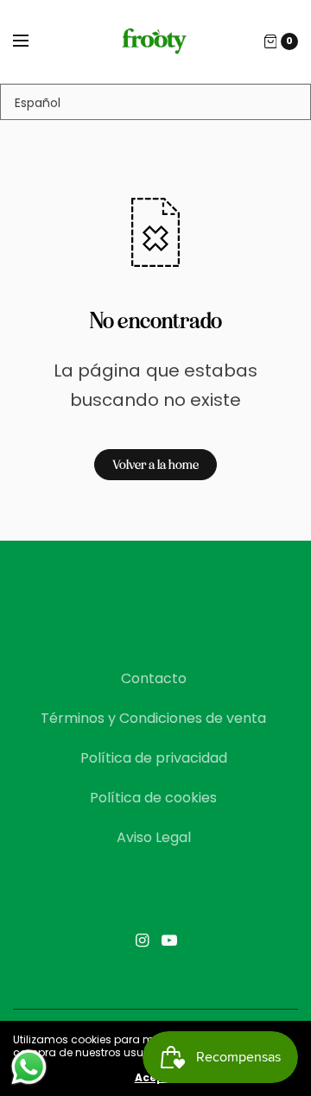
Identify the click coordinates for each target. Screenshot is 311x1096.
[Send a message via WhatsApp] (29, 1067)
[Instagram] (141, 940)
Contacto (154, 678)
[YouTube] (169, 940)
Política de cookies (153, 798)
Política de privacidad (153, 758)
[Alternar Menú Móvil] (32, 41)
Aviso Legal (154, 837)
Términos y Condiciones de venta (153, 718)
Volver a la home (155, 464)
